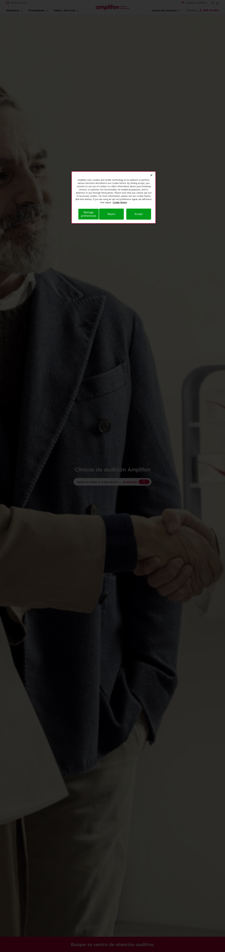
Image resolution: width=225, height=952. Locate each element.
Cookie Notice (120, 202)
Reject (111, 214)
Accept (139, 214)
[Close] (151, 175)
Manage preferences (88, 214)
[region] (113, 197)
